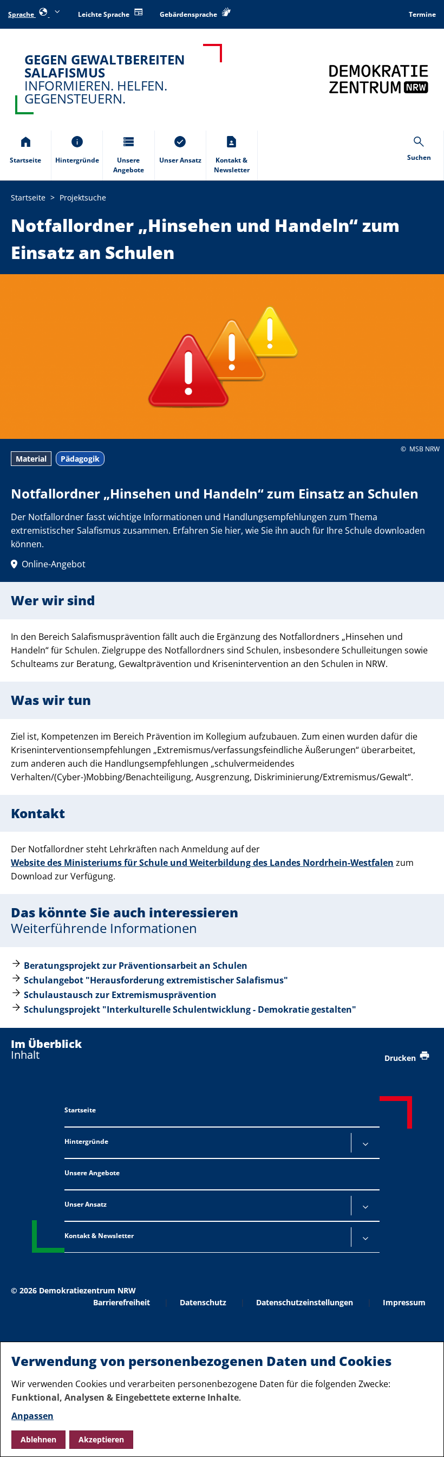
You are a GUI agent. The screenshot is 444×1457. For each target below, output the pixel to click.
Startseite (80, 1110)
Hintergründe (86, 1141)
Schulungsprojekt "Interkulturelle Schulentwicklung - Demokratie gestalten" (190, 1009)
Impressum (404, 1302)
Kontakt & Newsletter (99, 1235)
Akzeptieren (101, 1439)
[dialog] (222, 1399)
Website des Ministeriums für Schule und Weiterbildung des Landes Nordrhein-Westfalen (202, 863)
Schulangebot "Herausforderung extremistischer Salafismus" (156, 980)
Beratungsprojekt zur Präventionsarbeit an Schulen (135, 966)
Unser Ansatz (85, 1204)
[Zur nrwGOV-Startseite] (379, 79)
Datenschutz (203, 1302)
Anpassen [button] (32, 1416)
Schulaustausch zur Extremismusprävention (120, 995)
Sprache (22, 14)
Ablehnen (38, 1439)
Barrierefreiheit (121, 1302)
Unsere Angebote (92, 1172)
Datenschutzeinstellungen (304, 1302)
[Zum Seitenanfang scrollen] (422, 1436)
